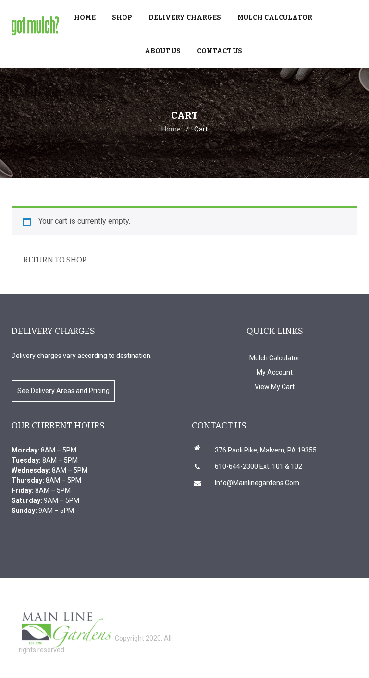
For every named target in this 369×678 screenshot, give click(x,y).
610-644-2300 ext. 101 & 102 (258, 466)
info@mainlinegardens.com (257, 483)
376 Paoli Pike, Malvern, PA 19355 (266, 450)
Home (171, 129)
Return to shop (54, 259)
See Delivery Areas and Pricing (63, 390)
